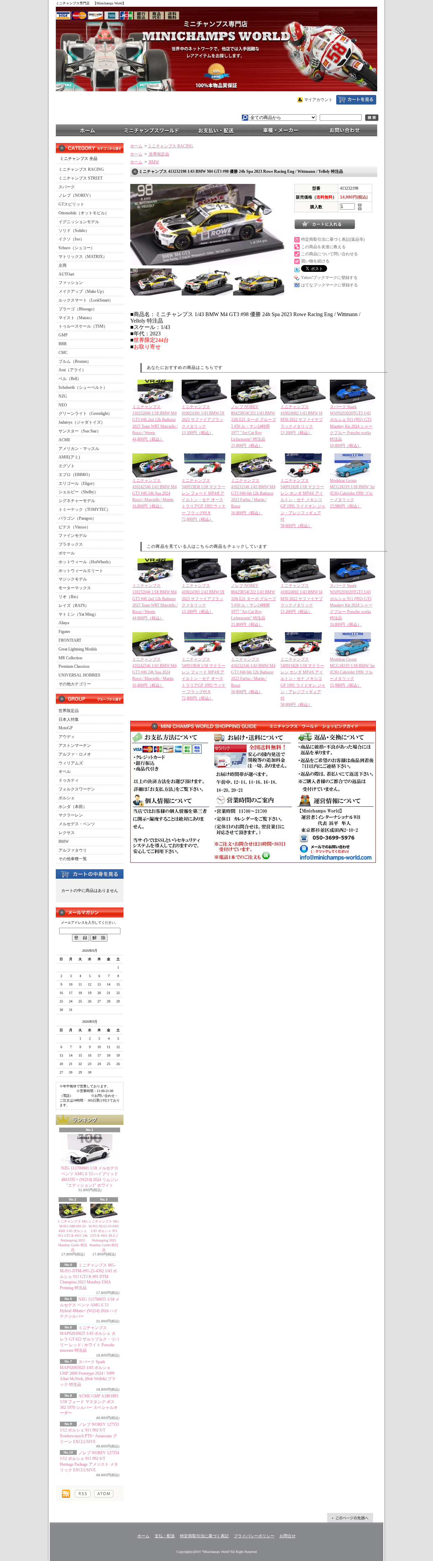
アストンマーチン (75, 745)
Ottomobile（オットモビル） (84, 213)
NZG (63, 396)
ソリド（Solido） (74, 230)
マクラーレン (71, 815)
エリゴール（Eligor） (78, 483)
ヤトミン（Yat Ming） (78, 614)
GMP (63, 335)
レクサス (67, 832)
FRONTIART (70, 640)
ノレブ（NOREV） (76, 195)
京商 (63, 265)
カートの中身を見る (89, 874)
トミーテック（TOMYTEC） (85, 509)
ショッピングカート (356, 100)
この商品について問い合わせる (329, 254)
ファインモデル (73, 535)
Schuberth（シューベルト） (83, 387)
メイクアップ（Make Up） (82, 291)
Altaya (64, 622)
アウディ (67, 736)
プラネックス (71, 544)
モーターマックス (75, 588)
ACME (64, 439)
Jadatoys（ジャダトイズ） (82, 422)
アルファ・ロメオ (75, 754)
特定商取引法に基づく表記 (204, 1536)
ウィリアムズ (71, 763)
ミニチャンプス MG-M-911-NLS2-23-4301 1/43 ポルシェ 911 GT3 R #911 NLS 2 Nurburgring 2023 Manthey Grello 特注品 (103, 1236)
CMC (63, 352)
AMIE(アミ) (69, 457)
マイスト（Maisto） (76, 317)
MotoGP (66, 728)
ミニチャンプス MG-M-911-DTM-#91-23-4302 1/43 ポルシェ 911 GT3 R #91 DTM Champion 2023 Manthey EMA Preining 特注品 (88, 1276)
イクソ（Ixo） (71, 239)
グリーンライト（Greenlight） (85, 413)
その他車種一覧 (73, 858)
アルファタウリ (73, 850)
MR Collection (70, 658)
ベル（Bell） (70, 378)
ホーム (88, 129)
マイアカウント (318, 99)
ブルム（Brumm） (75, 361)
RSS (83, 1493)
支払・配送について (216, 129)
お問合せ (345, 129)
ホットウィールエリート (81, 570)
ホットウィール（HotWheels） (86, 562)
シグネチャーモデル (77, 500)
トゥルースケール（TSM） (83, 326)
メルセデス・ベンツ (77, 824)
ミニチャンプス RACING (81, 169)
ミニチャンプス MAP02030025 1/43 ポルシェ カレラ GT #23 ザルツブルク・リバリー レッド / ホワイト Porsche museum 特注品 (89, 1339)
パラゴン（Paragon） (77, 518)
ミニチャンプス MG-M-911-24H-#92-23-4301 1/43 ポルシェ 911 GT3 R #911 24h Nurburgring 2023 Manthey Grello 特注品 (72, 1236)
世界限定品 (69, 710)
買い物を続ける (315, 261)
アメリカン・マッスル (79, 448)
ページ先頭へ (350, 1517)
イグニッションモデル (79, 221)
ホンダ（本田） (73, 806)
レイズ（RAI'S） (74, 605)
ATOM (103, 1493)
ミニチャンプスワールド (152, 129)
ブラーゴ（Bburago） (78, 309)
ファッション (71, 282)
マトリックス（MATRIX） (83, 256)
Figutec (64, 631)
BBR (63, 343)
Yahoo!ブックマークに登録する (329, 277)
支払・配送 (165, 1536)
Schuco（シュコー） (77, 247)
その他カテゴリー (75, 684)
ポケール (67, 553)
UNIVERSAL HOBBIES (79, 675)
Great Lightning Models (78, 649)
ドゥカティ (69, 780)
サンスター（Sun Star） (80, 431)
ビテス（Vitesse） (74, 527)
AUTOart (66, 274)
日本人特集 (69, 719)
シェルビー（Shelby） (78, 492)
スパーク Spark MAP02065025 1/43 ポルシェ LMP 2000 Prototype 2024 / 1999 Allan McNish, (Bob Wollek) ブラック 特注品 (88, 1373)
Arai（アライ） (72, 370)
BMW (64, 841)
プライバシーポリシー (254, 1536)
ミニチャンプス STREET (80, 178)
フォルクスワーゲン (77, 789)
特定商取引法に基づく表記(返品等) (333, 239)
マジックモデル (73, 579)
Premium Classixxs (74, 666)
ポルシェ (67, 798)
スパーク (67, 187)
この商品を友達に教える (323, 246)
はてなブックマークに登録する (329, 285)
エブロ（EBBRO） (75, 474)
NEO (63, 405)
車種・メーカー (281, 129)
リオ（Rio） (70, 596)
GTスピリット (71, 204)
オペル (65, 771)
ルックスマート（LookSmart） (86, 300)
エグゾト (67, 466)
